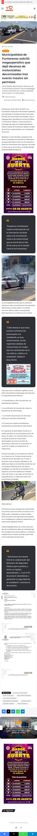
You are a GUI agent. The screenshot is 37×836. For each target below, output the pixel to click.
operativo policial (26, 701)
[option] (18, 728)
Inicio (5, 46)
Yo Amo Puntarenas (10, 97)
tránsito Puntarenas (22, 703)
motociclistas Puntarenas (9, 698)
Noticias (10, 46)
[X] (8, 711)
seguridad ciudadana (8, 703)
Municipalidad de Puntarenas (10, 701)
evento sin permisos (8, 695)
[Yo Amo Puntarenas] (9, 8)
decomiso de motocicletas (20, 693)
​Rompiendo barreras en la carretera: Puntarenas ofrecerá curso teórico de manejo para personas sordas (18, 730)
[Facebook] (4, 711)
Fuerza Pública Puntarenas (23, 695)
